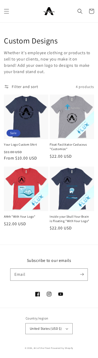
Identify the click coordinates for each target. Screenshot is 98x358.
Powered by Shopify (62, 347)
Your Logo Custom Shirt (20, 144)
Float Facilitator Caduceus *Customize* (68, 146)
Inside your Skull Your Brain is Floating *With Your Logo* (69, 218)
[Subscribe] (82, 274)
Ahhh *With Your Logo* (20, 216)
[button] (6, 11)
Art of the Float (42, 347)
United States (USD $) (46, 328)
